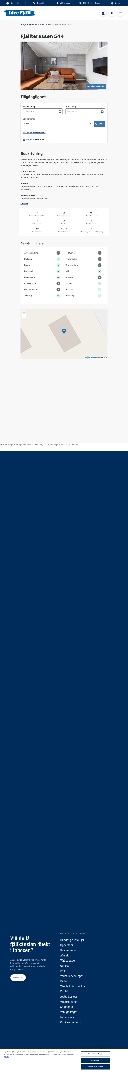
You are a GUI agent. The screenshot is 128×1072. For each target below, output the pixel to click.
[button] (64, 331)
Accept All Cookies (95, 1067)
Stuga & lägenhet (28, 24)
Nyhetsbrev (67, 1017)
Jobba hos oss (69, 996)
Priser (63, 970)
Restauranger (68, 950)
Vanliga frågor (68, 1012)
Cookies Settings (70, 1022)
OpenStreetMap (92, 358)
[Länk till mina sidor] (103, 13)
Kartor (64, 981)
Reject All (95, 1060)
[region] (64, 1060)
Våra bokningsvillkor (72, 986)
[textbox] (64, 179)
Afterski (64, 955)
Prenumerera (18, 977)
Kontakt (65, 991)
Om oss (64, 965)
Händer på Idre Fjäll (72, 940)
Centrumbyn (46, 24)
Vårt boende (67, 960)
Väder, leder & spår (71, 976)
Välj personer (29, 119)
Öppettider (66, 945)
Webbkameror (68, 1001)
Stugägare (66, 1006)
